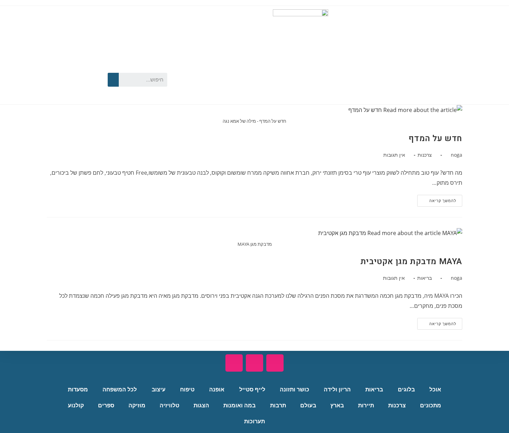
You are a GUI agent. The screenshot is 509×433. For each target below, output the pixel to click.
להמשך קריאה (436, 199)
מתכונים (430, 405)
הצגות (201, 405)
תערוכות (254, 421)
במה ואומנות (239, 405)
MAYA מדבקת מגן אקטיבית (411, 262)
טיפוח (187, 389)
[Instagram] (70, 89)
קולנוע (76, 405)
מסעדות (78, 389)
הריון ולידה (337, 389)
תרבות (278, 405)
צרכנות (425, 154)
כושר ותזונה (294, 389)
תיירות (366, 405)
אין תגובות (394, 154)
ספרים (106, 405)
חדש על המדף (435, 138)
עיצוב (159, 389)
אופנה (216, 389)
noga (456, 154)
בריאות (424, 278)
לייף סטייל (252, 389)
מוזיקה (136, 405)
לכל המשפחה (119, 389)
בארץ (337, 405)
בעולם (308, 405)
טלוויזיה (169, 405)
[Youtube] (70, 67)
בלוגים (406, 389)
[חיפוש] (113, 80)
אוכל (435, 389)
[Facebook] (90, 67)
